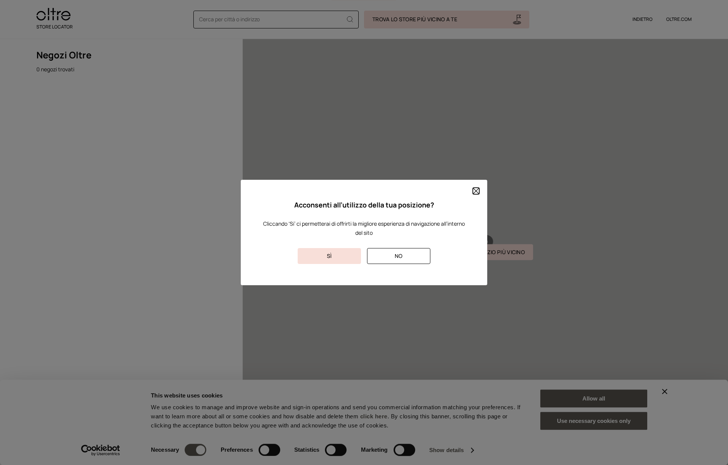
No (399, 255)
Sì (329, 255)
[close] (476, 191)
